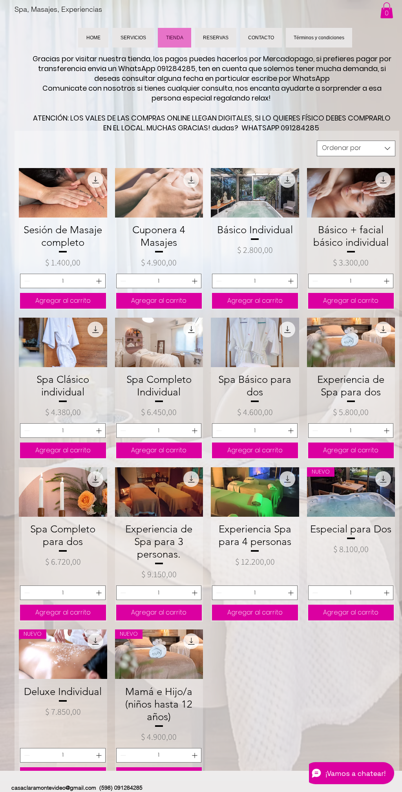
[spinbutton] (63, 281)
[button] (386, 10)
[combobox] (356, 148)
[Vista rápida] (63, 193)
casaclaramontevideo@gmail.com (53, 787)
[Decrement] (26, 281)
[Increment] (99, 281)
